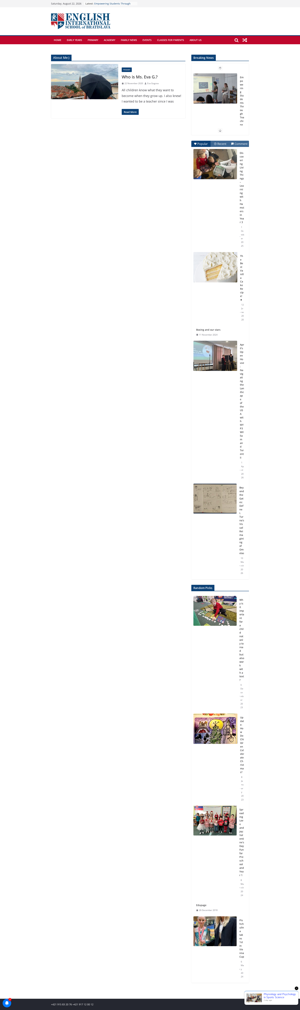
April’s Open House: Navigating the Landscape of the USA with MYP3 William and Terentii (242, 401)
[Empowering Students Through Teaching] (215, 88)
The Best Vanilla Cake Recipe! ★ (242, 277)
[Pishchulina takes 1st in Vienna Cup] (215, 948)
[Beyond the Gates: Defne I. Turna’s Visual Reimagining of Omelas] (215, 499)
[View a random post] (245, 40)
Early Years (74, 40)
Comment (241, 144)
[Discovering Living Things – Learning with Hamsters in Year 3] (215, 164)
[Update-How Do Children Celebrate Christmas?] (215, 759)
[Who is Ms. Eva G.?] (84, 81)
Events (147, 40)
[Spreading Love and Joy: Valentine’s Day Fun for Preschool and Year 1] (215, 852)
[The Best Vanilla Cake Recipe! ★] (215, 267)
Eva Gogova (153, 83)
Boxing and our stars (208, 329)
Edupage (201, 905)
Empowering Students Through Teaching (242, 101)
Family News (129, 40)
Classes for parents (170, 40)
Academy (109, 40)
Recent (221, 144)
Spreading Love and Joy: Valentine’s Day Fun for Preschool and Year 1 (241, 842)
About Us (196, 40)
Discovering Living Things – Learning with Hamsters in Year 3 (242, 187)
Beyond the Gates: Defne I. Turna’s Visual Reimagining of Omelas (241, 520)
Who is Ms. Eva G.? (140, 77)
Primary (93, 40)
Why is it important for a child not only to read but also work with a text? (241, 640)
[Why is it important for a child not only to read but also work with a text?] (215, 653)
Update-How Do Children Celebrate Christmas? (242, 745)
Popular (202, 144)
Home (57, 40)
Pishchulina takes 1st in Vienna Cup (241, 938)
